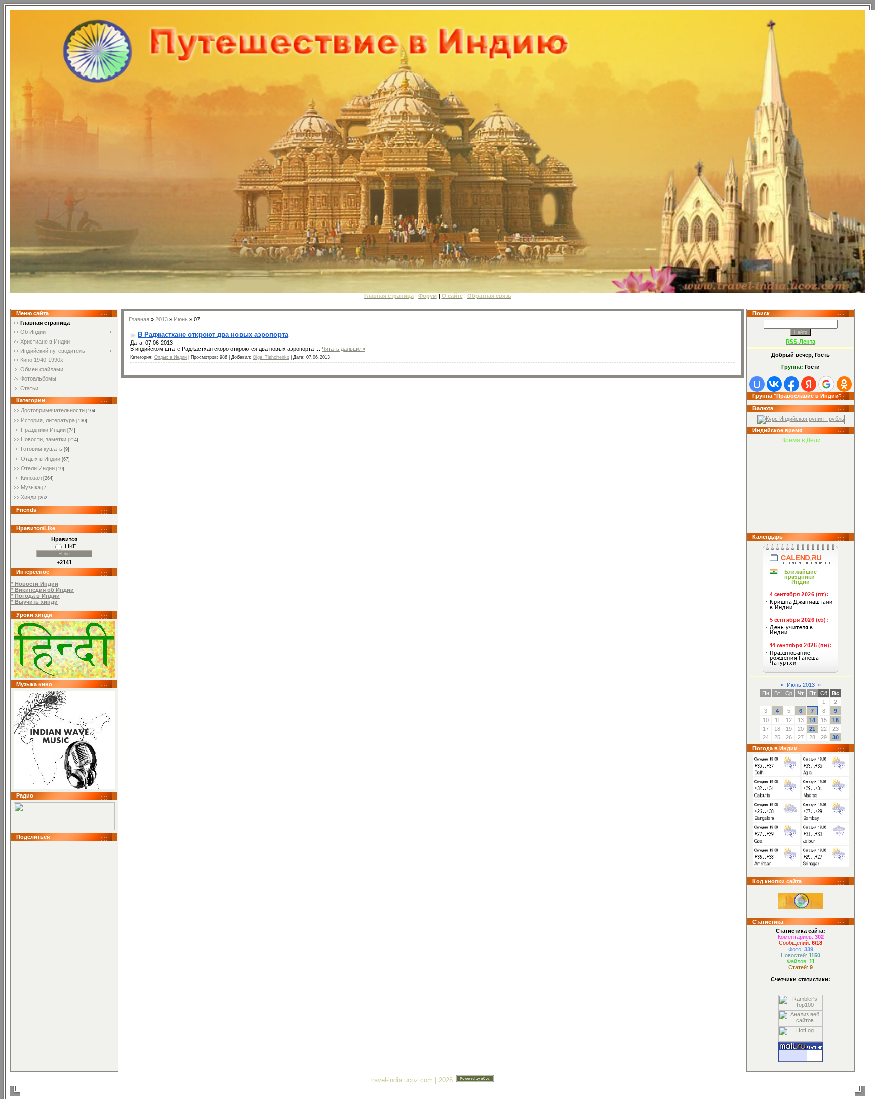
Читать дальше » (343, 349)
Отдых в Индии (40, 459)
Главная (139, 319)
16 (835, 720)
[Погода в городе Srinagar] (825, 865)
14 (812, 720)
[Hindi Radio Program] (64, 828)
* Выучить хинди (34, 602)
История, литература (48, 420)
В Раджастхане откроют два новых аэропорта (213, 334)
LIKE (70, 546)
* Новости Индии (34, 584)
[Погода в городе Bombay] (825, 820)
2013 (161, 319)
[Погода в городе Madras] (825, 797)
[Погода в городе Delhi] (776, 774)
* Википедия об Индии (42, 590)
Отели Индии (38, 468)
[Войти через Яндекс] (808, 384)
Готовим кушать (41, 449)
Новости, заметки (43, 439)
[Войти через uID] (757, 384)
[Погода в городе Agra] (825, 774)
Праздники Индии (43, 430)
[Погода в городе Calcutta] (776, 797)
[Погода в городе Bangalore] (776, 820)
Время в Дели (801, 440)
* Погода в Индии (35, 596)
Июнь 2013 (801, 684)
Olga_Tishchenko (271, 357)
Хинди (28, 497)
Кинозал (31, 478)
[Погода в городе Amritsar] (776, 865)
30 (835, 737)
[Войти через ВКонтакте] (774, 384)
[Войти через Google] (826, 384)
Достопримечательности (53, 410)
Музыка (31, 487)
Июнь (181, 319)
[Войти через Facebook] (791, 384)
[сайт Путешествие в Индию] (64, 676)
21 (812, 729)
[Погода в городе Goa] (776, 843)
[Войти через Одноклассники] (844, 384)
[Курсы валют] (801, 418)
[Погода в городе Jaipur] (825, 843)
